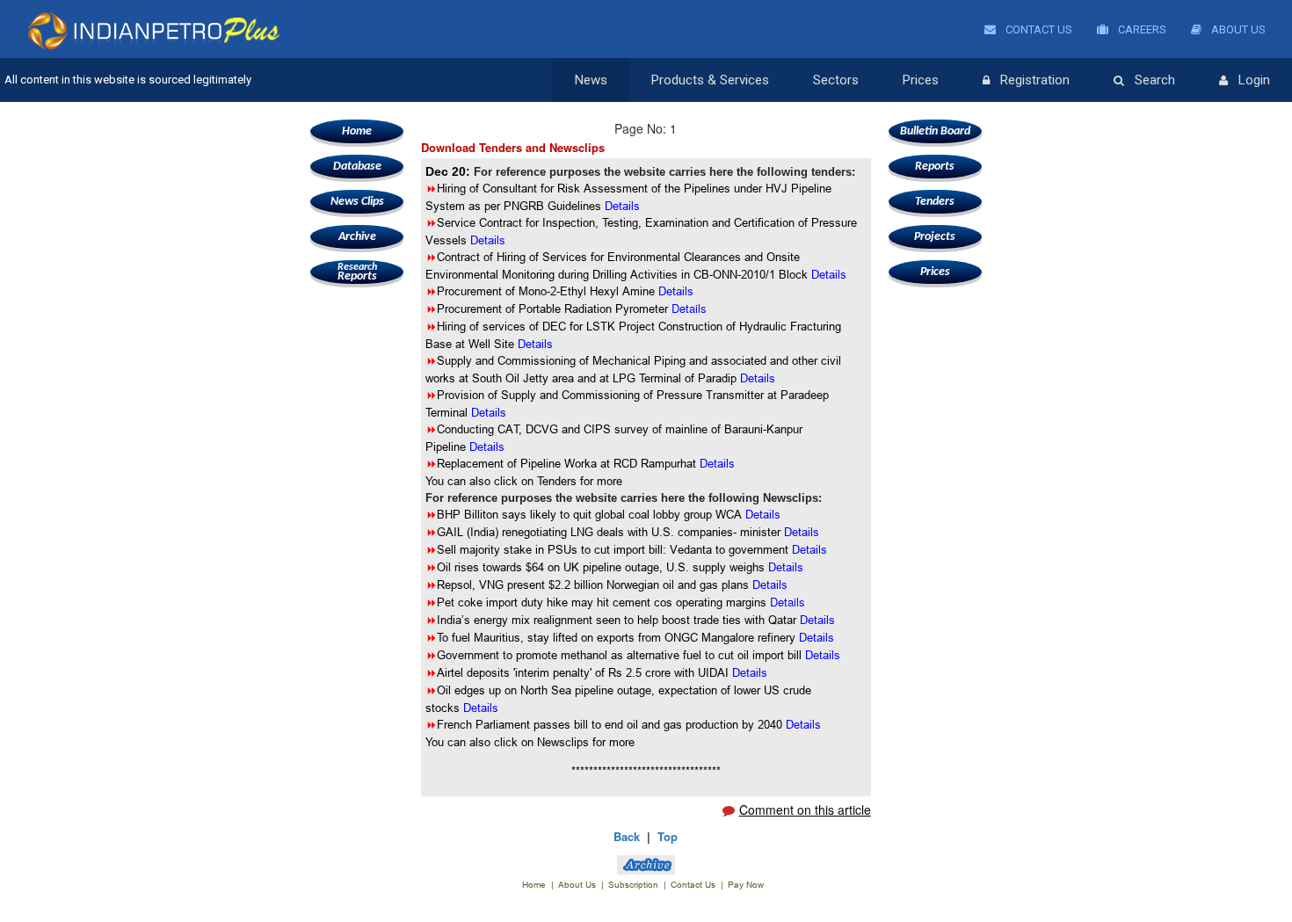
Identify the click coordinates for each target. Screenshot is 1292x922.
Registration (1035, 80)
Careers (1140, 29)
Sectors (836, 80)
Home (357, 131)
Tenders (934, 201)
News (591, 80)
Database (357, 166)
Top (667, 836)
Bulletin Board (935, 131)
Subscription (633, 884)
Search (1155, 80)
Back (626, 836)
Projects (934, 236)
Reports (357, 272)
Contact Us (1037, 29)
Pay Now (746, 884)
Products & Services (710, 80)
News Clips (357, 201)
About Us (1237, 29)
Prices (921, 80)
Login (1254, 80)
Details (675, 291)
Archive (357, 236)
